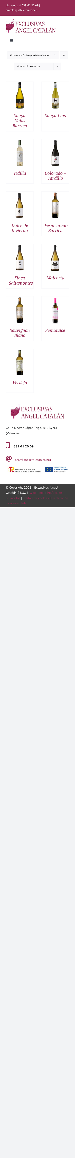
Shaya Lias (55, 115)
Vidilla (19, 173)
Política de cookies (35, 498)
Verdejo (19, 382)
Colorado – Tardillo (55, 175)
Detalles (19, 96)
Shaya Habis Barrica (19, 120)
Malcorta (55, 278)
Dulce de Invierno (20, 227)
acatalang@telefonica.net (33, 460)
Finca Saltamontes (21, 280)
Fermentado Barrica (56, 227)
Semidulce (55, 330)
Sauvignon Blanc (20, 332)
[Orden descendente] (64, 55)
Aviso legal (36, 493)
